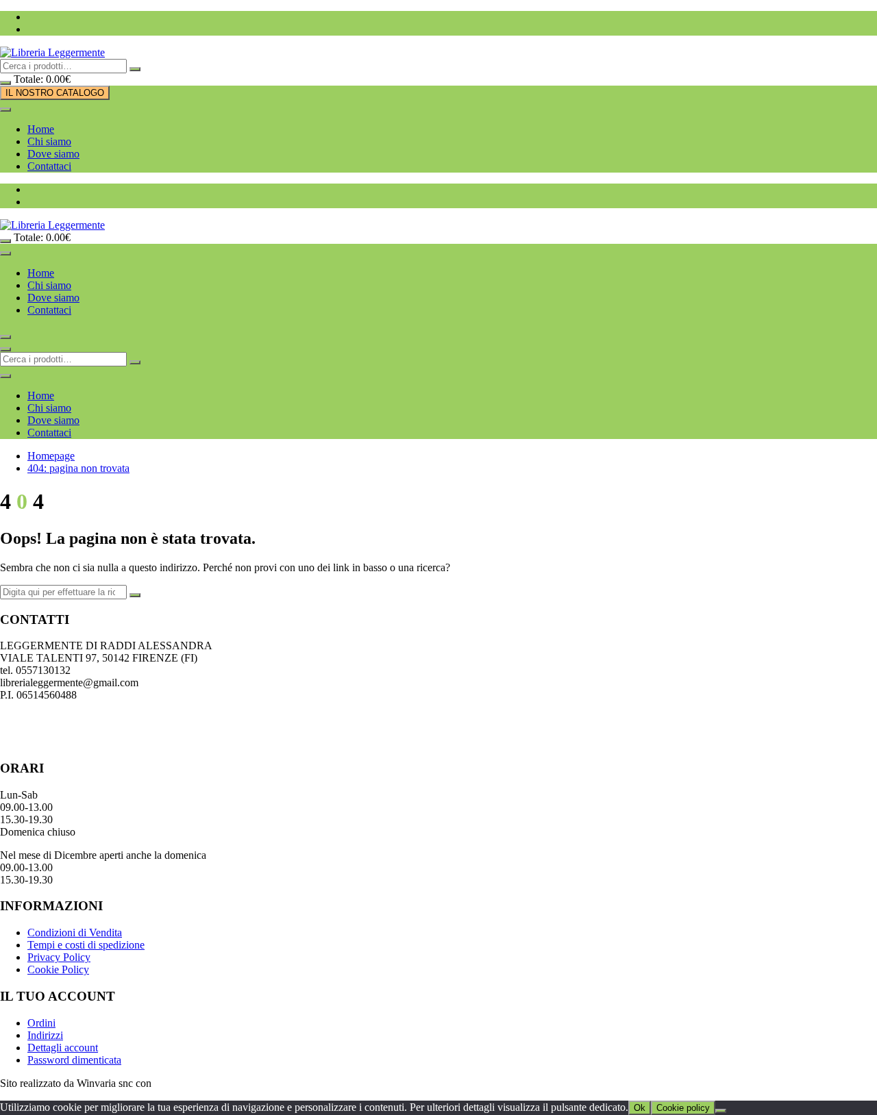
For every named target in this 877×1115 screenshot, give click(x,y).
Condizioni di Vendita (74, 932)
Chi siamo (49, 141)
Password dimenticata (74, 1060)
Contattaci (49, 166)
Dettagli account (62, 1047)
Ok (639, 1108)
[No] (720, 1111)
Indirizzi (45, 1035)
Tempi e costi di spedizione (86, 945)
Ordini (41, 1023)
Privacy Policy (58, 957)
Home (40, 129)
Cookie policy (683, 1108)
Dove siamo (53, 154)
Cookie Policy (58, 969)
